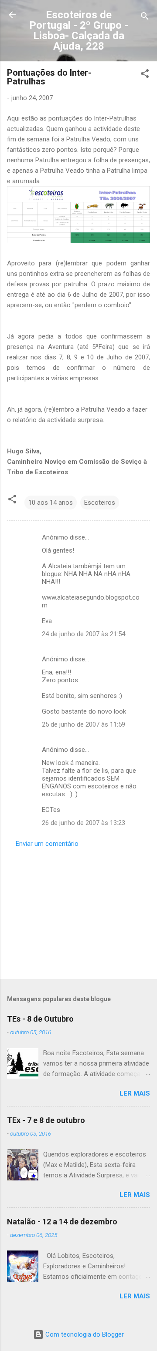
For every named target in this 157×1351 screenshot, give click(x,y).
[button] (145, 75)
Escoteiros (99, 502)
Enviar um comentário (47, 844)
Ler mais (134, 1093)
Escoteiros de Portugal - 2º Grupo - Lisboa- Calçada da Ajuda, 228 (78, 30)
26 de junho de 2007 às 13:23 (83, 823)
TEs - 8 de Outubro (40, 1018)
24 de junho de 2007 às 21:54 (83, 634)
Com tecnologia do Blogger (84, 1334)
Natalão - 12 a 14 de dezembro (62, 1221)
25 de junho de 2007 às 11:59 (83, 724)
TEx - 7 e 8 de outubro (46, 1120)
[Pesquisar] (145, 17)
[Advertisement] (78, 910)
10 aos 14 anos (50, 502)
